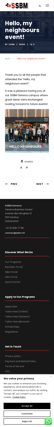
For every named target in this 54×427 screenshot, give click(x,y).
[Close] (51, 376)
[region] (27, 400)
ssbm (12, 44)
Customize (27, 413)
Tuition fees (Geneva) (17, 316)
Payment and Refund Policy (20, 361)
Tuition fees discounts (17, 321)
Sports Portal (12, 282)
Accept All (27, 405)
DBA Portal (11, 277)
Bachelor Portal (14, 267)
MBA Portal (11, 272)
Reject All (27, 421)
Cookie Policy (19, 397)
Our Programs (13, 262)
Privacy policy (13, 356)
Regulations (11, 331)
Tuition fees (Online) (16, 311)
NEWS (22, 44)
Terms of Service (14, 366)
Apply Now (11, 306)
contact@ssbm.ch (15, 232)
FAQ (7, 371)
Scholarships (12, 326)
